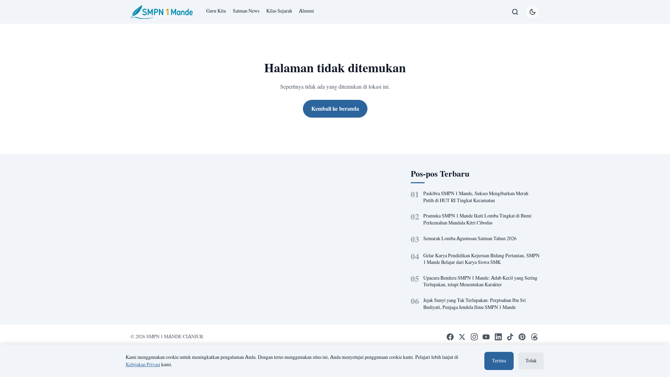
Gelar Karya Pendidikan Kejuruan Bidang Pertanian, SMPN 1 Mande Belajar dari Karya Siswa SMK (481, 259)
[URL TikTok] (510, 337)
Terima (499, 360)
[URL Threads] (534, 337)
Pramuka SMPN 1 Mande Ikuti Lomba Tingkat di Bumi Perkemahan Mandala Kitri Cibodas (477, 219)
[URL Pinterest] (522, 337)
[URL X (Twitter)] (462, 337)
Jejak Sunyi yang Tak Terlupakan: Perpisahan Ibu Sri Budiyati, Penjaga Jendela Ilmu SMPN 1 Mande (474, 303)
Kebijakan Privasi (143, 364)
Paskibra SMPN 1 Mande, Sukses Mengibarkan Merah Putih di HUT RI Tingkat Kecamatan (475, 197)
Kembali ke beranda (335, 108)
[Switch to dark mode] (532, 12)
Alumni (306, 11)
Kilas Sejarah (279, 11)
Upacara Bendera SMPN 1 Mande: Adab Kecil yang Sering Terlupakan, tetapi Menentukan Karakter (480, 281)
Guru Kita (216, 11)
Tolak (531, 360)
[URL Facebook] (450, 337)
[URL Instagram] (474, 337)
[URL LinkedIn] (498, 337)
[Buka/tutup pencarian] (515, 12)
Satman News (246, 11)
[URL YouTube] (486, 337)
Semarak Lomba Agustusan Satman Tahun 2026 (469, 238)
